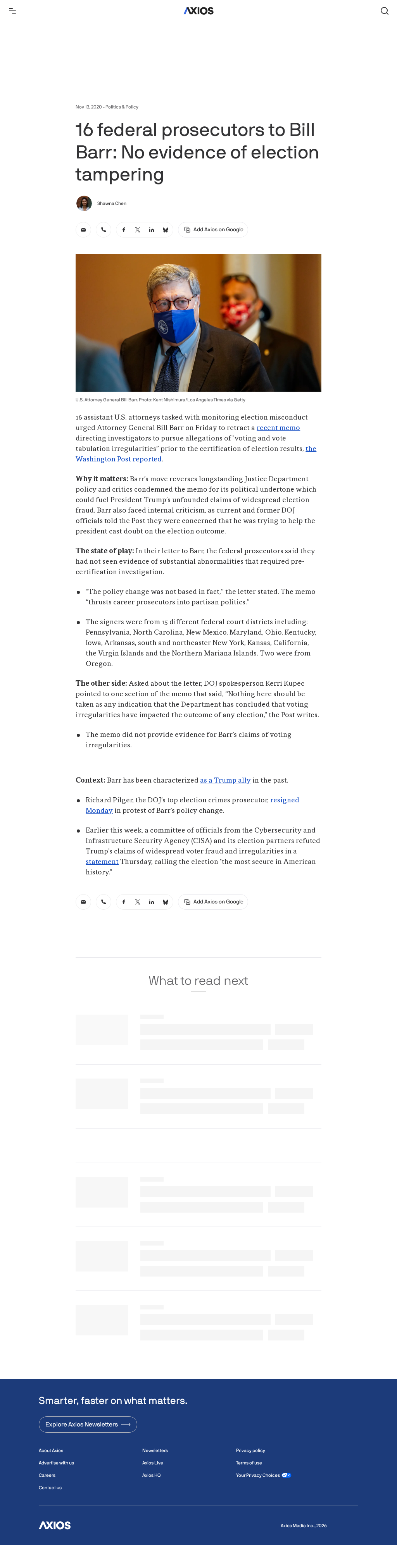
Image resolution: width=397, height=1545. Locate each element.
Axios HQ (151, 1475)
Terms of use (249, 1463)
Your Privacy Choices (258, 1475)
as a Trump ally (225, 780)
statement (102, 862)
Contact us (50, 1487)
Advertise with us (56, 1463)
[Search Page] (384, 10)
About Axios (51, 1450)
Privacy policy (250, 1450)
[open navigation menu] (12, 11)
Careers (47, 1475)
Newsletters (155, 1450)
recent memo (278, 428)
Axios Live (152, 1463)
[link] (83, 230)
